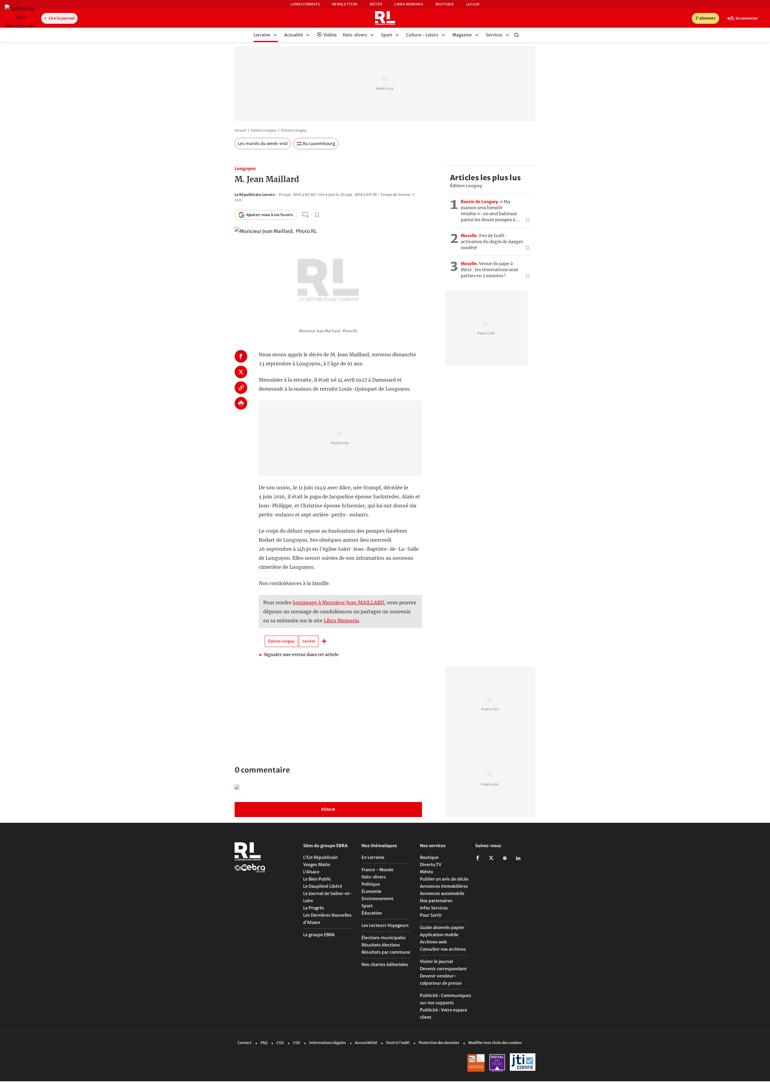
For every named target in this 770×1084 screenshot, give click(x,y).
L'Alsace (311, 872)
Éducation (372, 913)
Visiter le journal (436, 961)
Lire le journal (61, 18)
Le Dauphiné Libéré (322, 886)
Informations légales (327, 1042)
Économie (371, 891)
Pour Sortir (431, 915)
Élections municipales (384, 937)
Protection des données (439, 1042)
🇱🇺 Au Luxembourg (316, 143)
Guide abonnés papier (442, 927)
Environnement (377, 898)
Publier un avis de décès (444, 879)
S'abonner (705, 18)
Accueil (240, 130)
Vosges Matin (316, 864)
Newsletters (345, 4)
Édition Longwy (293, 130)
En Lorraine (373, 857)
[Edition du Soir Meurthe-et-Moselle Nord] (20, 22)
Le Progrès (313, 908)
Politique (371, 884)
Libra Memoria (408, 4)
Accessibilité (366, 1042)
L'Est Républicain (320, 857)
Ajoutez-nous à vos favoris (269, 214)
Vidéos (330, 35)
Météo (376, 4)
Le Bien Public (317, 879)
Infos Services (434, 908)
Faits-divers (374, 877)
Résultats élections (381, 945)
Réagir (328, 809)
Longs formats (305, 4)
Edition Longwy (263, 130)
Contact (244, 1042)
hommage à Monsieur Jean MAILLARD (338, 602)
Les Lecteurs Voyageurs (385, 925)
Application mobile (439, 934)
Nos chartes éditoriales (385, 964)
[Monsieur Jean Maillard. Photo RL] (328, 273)
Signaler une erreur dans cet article (299, 654)
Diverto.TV (430, 864)
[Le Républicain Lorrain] (385, 18)
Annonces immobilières (444, 886)
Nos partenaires (436, 900)
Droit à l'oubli (398, 1042)
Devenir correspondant (443, 968)
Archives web (433, 942)
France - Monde (377, 869)
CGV (296, 1042)
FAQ (263, 1042)
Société (308, 641)
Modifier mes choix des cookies (495, 1042)
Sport (367, 906)
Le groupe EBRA (319, 934)
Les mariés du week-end (263, 143)
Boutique (445, 4)
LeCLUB (472, 4)
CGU (280, 1042)
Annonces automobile (442, 893)
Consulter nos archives (443, 949)
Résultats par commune (386, 952)
